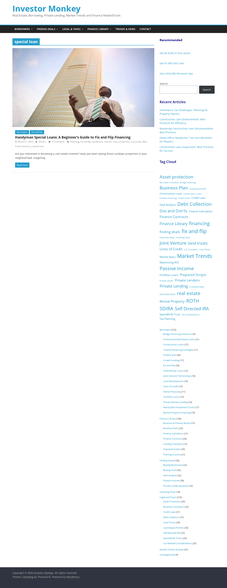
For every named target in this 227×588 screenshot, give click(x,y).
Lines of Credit (171, 249)
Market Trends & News (172, 549)
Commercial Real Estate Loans (179, 339)
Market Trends (194, 256)
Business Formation (173, 506)
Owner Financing (172, 391)
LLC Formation (191, 249)
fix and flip (86, 141)
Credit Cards (184, 198)
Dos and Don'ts (173, 211)
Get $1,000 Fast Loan (172, 63)
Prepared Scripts (193, 274)
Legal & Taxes (71, 29)
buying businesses (197, 188)
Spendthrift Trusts (172, 538)
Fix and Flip (37, 132)
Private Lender (166, 281)
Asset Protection (172, 501)
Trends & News (125, 29)
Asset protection (176, 177)
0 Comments (58, 141)
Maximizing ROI (169, 262)
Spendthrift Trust (170, 314)
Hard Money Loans (173, 370)
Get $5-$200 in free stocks (175, 53)
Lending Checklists (173, 444)
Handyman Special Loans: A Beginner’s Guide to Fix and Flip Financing (73, 137)
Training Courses (172, 454)
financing (74, 141)
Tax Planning (167, 319)
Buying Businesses (172, 464)
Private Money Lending (175, 402)
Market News (168, 257)
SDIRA (166, 308)
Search (164, 83)
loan (115, 141)
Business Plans (171, 428)
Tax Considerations (191, 314)
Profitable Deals (196, 287)
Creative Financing (168, 198)
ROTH (192, 300)
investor (108, 141)
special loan (38, 146)
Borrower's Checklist (169, 182)
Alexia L (43, 141)
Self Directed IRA (192, 308)
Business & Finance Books (176, 423)
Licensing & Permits (173, 527)
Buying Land (169, 470)
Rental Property (172, 301)
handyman (97, 141)
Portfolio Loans (169, 275)
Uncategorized (167, 554)
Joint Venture (173, 243)
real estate (136, 141)
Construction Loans (193, 194)
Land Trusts (169, 522)
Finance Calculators (200, 211)
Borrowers (22, 29)
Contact (145, 29)
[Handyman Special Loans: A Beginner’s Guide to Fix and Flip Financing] (83, 50)
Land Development (173, 381)
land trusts (197, 243)
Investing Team (183, 237)
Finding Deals (46, 29)
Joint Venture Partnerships (177, 375)
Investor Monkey (46, 8)
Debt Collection (194, 204)
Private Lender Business (175, 485)
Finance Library (98, 29)
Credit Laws (198, 198)
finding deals (170, 232)
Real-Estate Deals (167, 294)
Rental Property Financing (176, 412)
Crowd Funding (171, 360)
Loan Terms (204, 249)
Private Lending (174, 286)
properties (124, 141)
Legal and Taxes (168, 497)
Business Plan (174, 188)
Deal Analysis (168, 204)
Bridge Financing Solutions (177, 334)
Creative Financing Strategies (178, 349)
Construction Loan (171, 193)
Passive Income (177, 268)
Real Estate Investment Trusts (179, 407)
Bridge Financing (188, 182)
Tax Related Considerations (177, 543)
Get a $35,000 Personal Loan (176, 73)
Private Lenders (187, 280)
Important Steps (167, 237)
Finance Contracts (174, 216)
